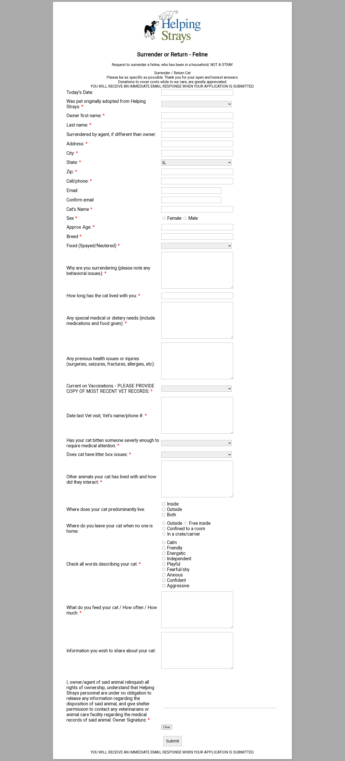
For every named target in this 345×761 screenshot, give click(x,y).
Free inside (200, 523)
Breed (73, 236)
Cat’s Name (79, 209)
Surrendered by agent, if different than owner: (111, 134)
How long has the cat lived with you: (103, 295)
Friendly (174, 548)
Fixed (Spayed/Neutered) (93, 245)
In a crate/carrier (183, 534)
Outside (174, 509)
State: (73, 162)
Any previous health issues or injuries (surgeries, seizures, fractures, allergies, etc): (110, 361)
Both (171, 515)
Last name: (78, 125)
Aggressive (178, 585)
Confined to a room (186, 528)
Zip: (71, 171)
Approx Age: (80, 227)
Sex (71, 218)
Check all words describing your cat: (103, 564)
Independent (179, 558)
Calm (172, 542)
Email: (72, 190)
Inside (173, 504)
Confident (176, 580)
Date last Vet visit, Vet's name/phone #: (106, 415)
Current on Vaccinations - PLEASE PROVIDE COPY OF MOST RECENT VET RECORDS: (110, 388)
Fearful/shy (178, 569)
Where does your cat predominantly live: (105, 509)
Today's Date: (79, 92)
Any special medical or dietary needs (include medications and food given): (110, 320)
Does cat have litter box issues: (98, 454)
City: (72, 153)
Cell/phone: (79, 181)
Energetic (176, 553)
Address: (77, 144)
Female (174, 218)
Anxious (175, 575)
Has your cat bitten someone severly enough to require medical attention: (112, 443)
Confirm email (80, 200)
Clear (166, 727)
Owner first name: (85, 115)
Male (193, 218)
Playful (173, 564)
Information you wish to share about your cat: (111, 650)
